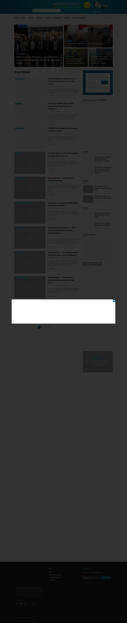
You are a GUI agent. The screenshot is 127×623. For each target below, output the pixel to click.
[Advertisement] (63, 311)
